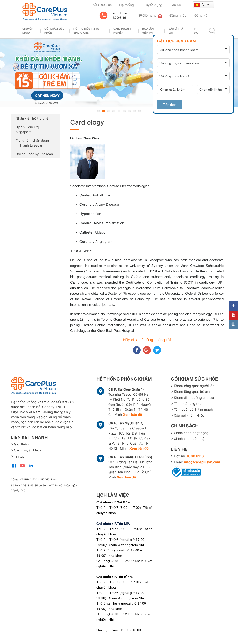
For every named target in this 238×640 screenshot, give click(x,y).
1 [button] (98, 111)
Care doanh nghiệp (122, 30)
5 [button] (119, 111)
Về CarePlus (102, 5)
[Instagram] (233, 324)
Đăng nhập (178, 15)
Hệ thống (126, 5)
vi (204, 4)
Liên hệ (175, 5)
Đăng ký (201, 15)
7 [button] (129, 111)
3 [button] (108, 111)
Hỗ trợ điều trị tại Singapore (86, 30)
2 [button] (103, 111)
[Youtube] (233, 315)
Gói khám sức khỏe (54, 30)
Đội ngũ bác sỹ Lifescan (34, 154)
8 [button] (134, 111)
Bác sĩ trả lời (176, 30)
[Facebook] (233, 306)
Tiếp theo (170, 104)
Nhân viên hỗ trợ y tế (32, 118)
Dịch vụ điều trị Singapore (27, 129)
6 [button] (124, 111)
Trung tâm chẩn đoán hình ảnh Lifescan (32, 142)
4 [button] (113, 111)
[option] (119, 73)
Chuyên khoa (27, 30)
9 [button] (139, 111)
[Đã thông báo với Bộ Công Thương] (186, 471)
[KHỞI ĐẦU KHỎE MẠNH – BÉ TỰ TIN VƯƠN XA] (119, 73)
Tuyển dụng (153, 5)
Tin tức (195, 30)
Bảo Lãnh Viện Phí (148, 30)
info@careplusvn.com (202, 462)
